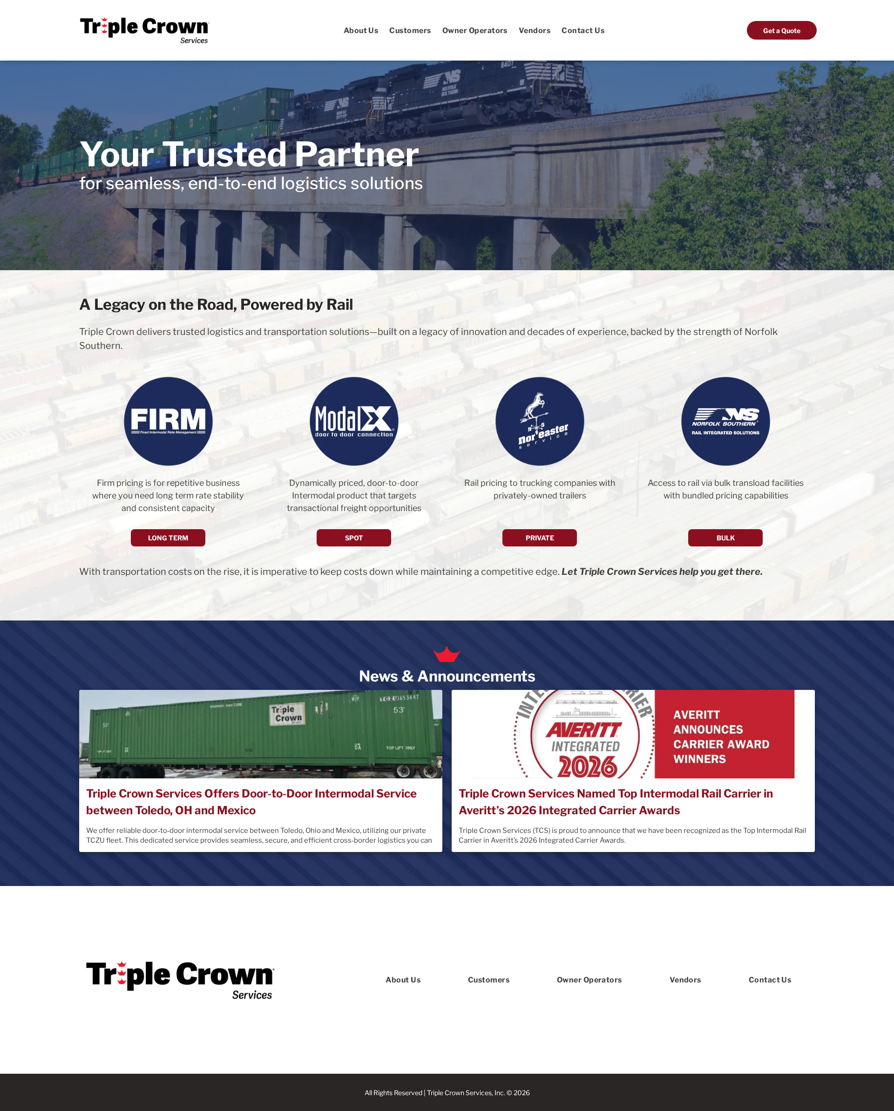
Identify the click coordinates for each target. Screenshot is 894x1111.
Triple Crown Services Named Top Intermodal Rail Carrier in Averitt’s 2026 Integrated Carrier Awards (616, 802)
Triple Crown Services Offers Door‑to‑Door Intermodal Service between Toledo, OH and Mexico (251, 802)
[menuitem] (361, 30)
